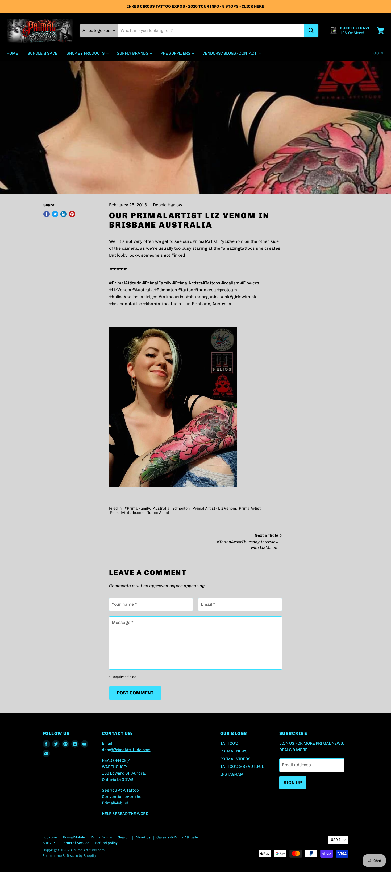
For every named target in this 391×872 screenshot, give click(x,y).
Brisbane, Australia (211, 303)
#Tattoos (211, 282)
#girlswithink (243, 296)
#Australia (143, 289)
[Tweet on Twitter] (55, 214)
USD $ (335, 840)
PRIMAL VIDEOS (235, 758)
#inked (178, 255)
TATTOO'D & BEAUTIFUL (242, 766)
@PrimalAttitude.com (130, 749)
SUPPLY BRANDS (133, 53)
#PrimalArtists (187, 282)
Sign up (293, 782)
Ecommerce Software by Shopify (69, 856)
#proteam (227, 289)
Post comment (135, 692)
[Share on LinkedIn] (63, 214)
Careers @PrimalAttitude (177, 837)
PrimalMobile (74, 837)
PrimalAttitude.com (127, 512)
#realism (230, 282)
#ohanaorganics (203, 296)
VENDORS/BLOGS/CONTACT (229, 53)
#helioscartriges (140, 296)
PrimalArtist (250, 508)
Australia (161, 508)
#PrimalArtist (204, 241)
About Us (143, 837)
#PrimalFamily (156, 282)
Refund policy (106, 843)
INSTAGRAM (232, 774)
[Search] (311, 30)
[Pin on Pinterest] (72, 214)
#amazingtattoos (237, 248)
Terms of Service (75, 843)
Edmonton (181, 508)
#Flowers (249, 282)
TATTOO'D (229, 743)
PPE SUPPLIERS (175, 53)
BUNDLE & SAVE (42, 53)
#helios (116, 296)
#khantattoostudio (162, 303)
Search (124, 837)
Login (377, 53)
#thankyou (205, 289)
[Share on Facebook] (46, 214)
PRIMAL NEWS (234, 751)
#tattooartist (172, 296)
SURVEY (49, 843)
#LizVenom (120, 289)
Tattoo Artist (158, 512)
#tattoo (185, 289)
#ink (225, 296)
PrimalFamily (101, 837)
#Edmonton (165, 289)
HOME (12, 53)
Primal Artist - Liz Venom (214, 508)
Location (50, 837)
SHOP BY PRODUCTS (86, 53)
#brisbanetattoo (125, 303)
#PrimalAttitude (125, 282)
